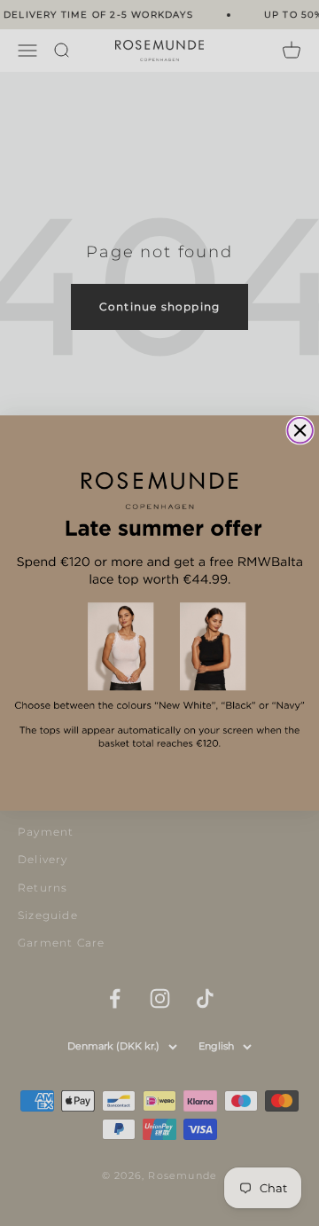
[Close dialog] (300, 431)
